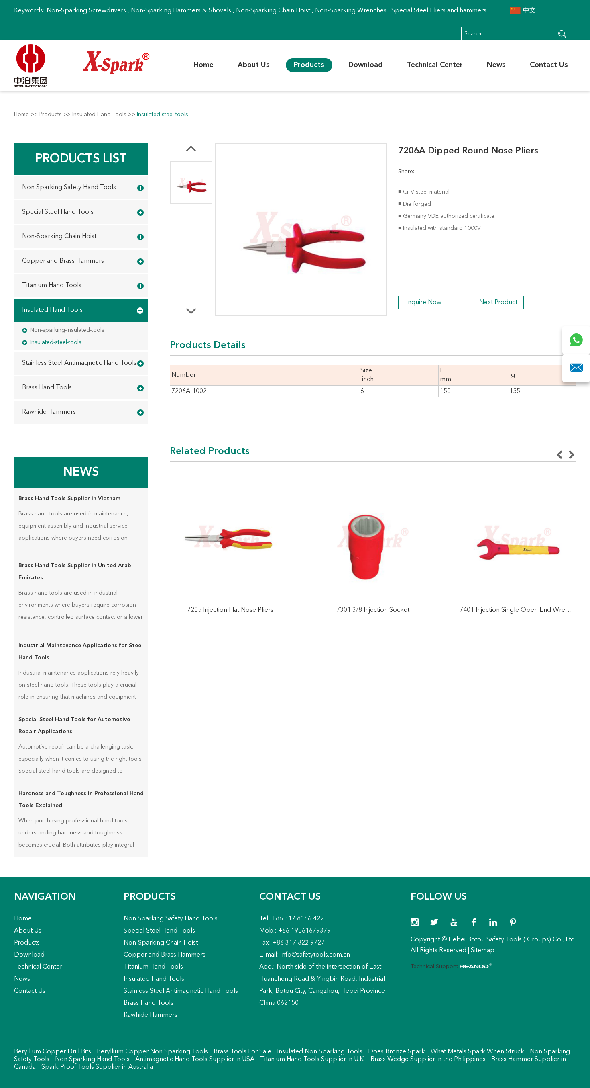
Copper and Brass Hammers (63, 261)
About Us (254, 65)
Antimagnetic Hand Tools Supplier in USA (194, 1059)
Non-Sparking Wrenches (351, 11)
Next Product (498, 302)
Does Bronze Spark (395, 1052)
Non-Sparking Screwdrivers (86, 11)
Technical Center (435, 65)
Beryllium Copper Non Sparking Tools (151, 1052)
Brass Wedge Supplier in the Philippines (427, 1059)
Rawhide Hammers (49, 412)
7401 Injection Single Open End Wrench (518, 610)
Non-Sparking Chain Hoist (273, 11)
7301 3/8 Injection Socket (372, 610)
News (496, 65)
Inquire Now (423, 302)
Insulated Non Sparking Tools (318, 1052)
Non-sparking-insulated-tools (67, 330)
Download (365, 65)
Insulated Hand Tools (99, 114)
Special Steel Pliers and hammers (438, 11)
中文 (528, 11)
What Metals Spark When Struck (476, 1052)
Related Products (210, 451)
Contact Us (549, 65)
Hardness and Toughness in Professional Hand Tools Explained (81, 799)
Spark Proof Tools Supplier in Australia (96, 1067)
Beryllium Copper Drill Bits (52, 1052)
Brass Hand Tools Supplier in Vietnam (69, 498)
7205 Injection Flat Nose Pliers (230, 610)
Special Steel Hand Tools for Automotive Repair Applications (74, 725)
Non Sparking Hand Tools (91, 1059)
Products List (81, 159)
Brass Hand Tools (47, 387)
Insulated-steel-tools (162, 114)
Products (309, 65)
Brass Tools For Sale (241, 1052)
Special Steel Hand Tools (58, 212)
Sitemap (482, 950)
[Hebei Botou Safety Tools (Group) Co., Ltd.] (82, 65)
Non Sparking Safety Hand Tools (69, 187)
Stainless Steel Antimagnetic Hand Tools (79, 363)
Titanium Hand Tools (51, 285)
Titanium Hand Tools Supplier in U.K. (311, 1059)
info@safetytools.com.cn (315, 955)
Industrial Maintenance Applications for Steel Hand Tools (80, 652)
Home (203, 65)
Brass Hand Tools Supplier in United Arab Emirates (74, 572)
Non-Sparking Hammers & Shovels (181, 11)
